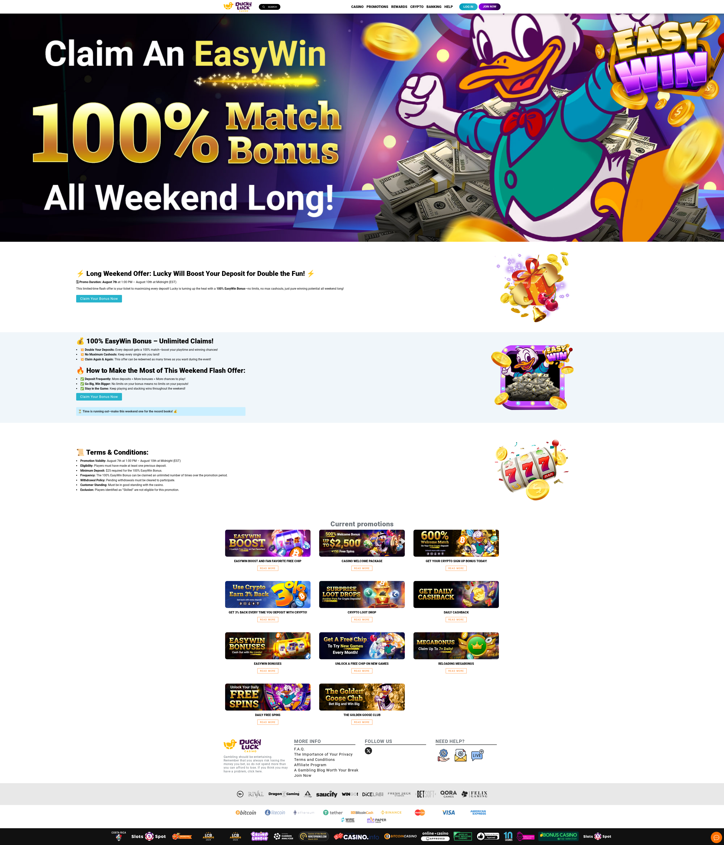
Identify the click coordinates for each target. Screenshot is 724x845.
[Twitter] (368, 750)
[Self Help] (444, 762)
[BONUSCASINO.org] (559, 841)
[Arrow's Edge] (308, 794)
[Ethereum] (304, 815)
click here (255, 771)
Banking (433, 7)
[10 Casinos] (508, 841)
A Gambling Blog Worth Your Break (326, 770)
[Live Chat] (477, 762)
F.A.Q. (299, 749)
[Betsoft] (425, 794)
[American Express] (478, 815)
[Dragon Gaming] (284, 794)
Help (448, 7)
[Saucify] (326, 794)
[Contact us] (460, 762)
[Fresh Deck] (399, 794)
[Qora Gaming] (448, 794)
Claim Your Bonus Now (99, 299)
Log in (468, 6)
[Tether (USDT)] (333, 815)
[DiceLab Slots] (372, 794)
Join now (489, 6)
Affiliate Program (310, 765)
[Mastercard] (420, 815)
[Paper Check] (376, 823)
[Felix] (474, 794)
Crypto (416, 7)
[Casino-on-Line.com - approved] (488, 841)
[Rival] (256, 794)
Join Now (302, 775)
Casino (357, 7)
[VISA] (449, 815)
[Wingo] (350, 794)
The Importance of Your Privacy (323, 754)
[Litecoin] (275, 815)
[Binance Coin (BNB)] (391, 815)
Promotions (377, 7)
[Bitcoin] (246, 815)
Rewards (399, 7)
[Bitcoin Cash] (362, 815)
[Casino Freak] (526, 841)
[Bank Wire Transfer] (347, 823)
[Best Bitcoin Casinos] (463, 841)
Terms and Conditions (314, 759)
